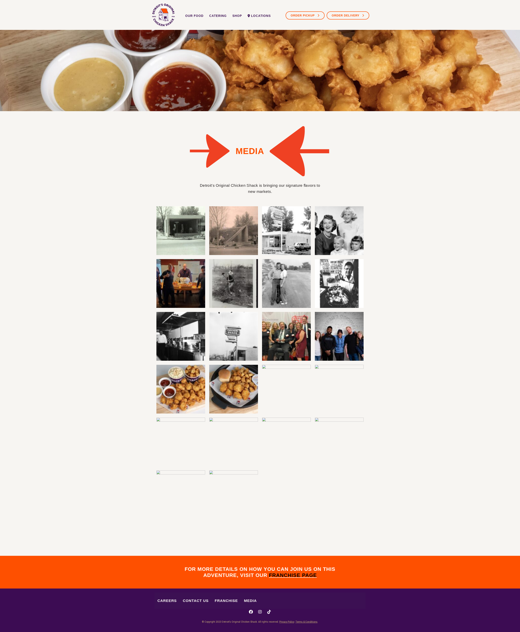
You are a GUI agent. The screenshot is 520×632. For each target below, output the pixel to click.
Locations (261, 15)
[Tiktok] (269, 612)
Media (250, 601)
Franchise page (293, 575)
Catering (218, 15)
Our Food (194, 15)
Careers (167, 601)
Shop (237, 15)
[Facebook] (251, 612)
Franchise (226, 601)
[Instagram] (260, 612)
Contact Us (196, 601)
